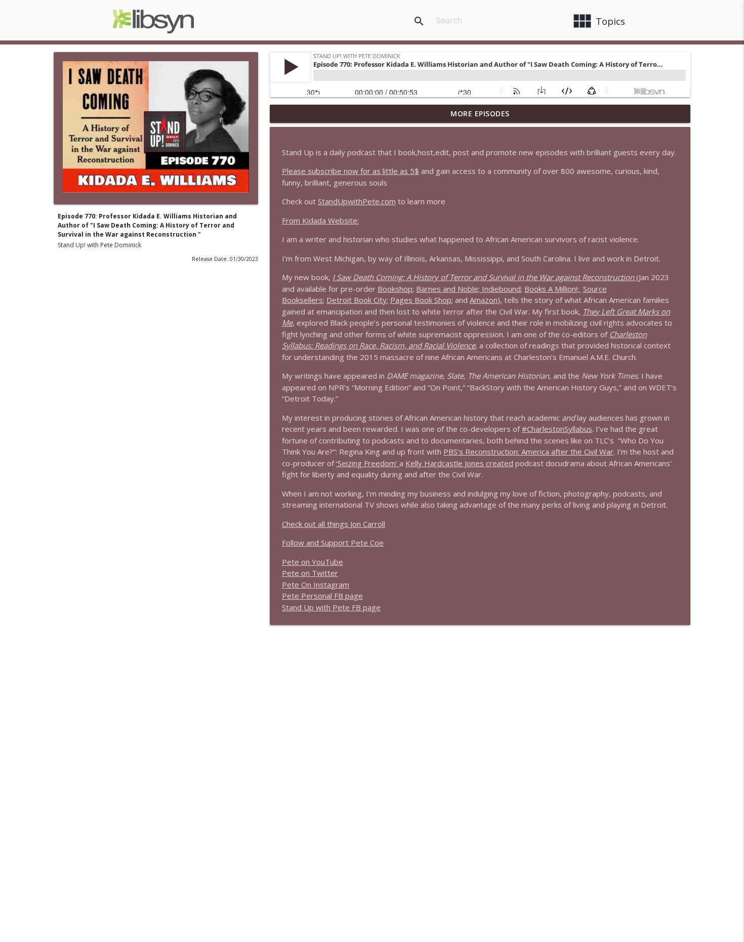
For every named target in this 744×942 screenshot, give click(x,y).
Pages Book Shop (420, 300)
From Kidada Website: (320, 220)
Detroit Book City (356, 300)
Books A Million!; (552, 289)
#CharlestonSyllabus (557, 429)
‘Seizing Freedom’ (367, 463)
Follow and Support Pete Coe (333, 542)
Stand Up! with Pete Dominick (99, 245)
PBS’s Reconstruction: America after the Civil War (528, 451)
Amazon (484, 300)
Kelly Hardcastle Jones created (459, 463)
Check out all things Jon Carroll (333, 524)
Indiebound (501, 289)
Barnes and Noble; (449, 289)
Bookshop (395, 289)
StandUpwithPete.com (357, 201)
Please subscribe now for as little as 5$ (350, 171)
